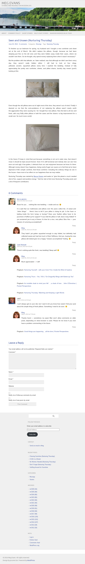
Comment (12, 352)
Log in (32, 537)
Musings (39, 44)
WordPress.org (34, 545)
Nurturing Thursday (53, 44)
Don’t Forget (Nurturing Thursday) (40, 464)
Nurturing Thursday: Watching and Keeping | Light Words (44, 293)
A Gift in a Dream (35, 459)
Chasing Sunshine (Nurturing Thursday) (42, 456)
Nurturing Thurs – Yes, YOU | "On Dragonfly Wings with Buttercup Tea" (49, 276)
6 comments (23, 44)
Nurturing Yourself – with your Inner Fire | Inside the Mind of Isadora (48, 270)
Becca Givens (38, 176)
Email (11, 379)
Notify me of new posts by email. (19, 400)
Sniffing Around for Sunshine (39, 467)
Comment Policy (14, 33)
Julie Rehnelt (21, 245)
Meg (23, 228)
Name (11, 372)
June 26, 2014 (13, 44)
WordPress (31, 560)
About (4, 33)
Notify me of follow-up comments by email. (22, 395)
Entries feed (33, 540)
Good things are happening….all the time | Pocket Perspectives (46, 331)
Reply (74, 226)
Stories (32, 479)
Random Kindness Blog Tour (61, 33)
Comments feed (35, 542)
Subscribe (32, 434)
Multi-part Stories (41, 33)
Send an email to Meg (37, 445)
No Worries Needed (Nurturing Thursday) (43, 462)
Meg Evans (11, 3)
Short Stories (27, 33)
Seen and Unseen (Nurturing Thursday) (30, 40)
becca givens (22, 199)
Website (11, 386)
